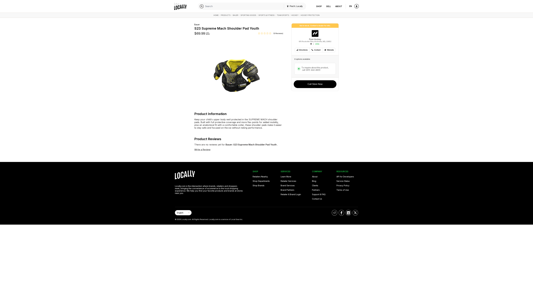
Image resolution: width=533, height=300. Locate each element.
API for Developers (345, 176)
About (338, 6)
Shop (319, 6)
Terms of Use (342, 190)
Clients (315, 185)
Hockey (294, 15)
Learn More (286, 176)
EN (350, 6)
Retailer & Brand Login (291, 194)
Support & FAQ (318, 194)
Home (216, 15)
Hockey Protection (310, 15)
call (310, 70)
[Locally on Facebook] (341, 213)
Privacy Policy (342, 185)
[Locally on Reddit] (334, 213)
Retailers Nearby (260, 176)
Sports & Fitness (266, 15)
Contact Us (317, 199)
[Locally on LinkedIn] (348, 213)
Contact (317, 50)
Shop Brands (258, 185)
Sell (328, 6)
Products (226, 15)
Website (330, 50)
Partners (316, 190)
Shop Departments (261, 181)
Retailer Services (288, 181)
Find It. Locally (296, 6)
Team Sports (283, 15)
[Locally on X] (355, 213)
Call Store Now (315, 84)
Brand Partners (287, 190)
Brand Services (288, 185)
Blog (314, 181)
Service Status (343, 181)
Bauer (235, 15)
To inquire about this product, (315, 68)
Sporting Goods (248, 15)
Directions (303, 50)
